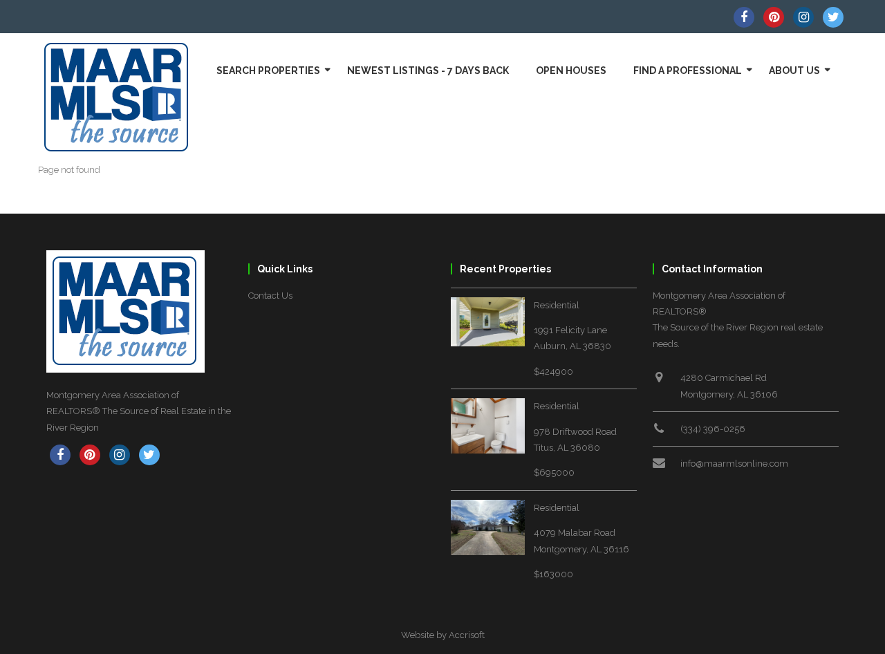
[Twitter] (833, 17)
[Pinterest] (773, 17)
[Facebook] (744, 17)
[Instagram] (803, 17)
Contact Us (270, 295)
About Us (794, 70)
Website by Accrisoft (443, 635)
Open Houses (571, 70)
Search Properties (268, 70)
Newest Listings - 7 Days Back (428, 70)
